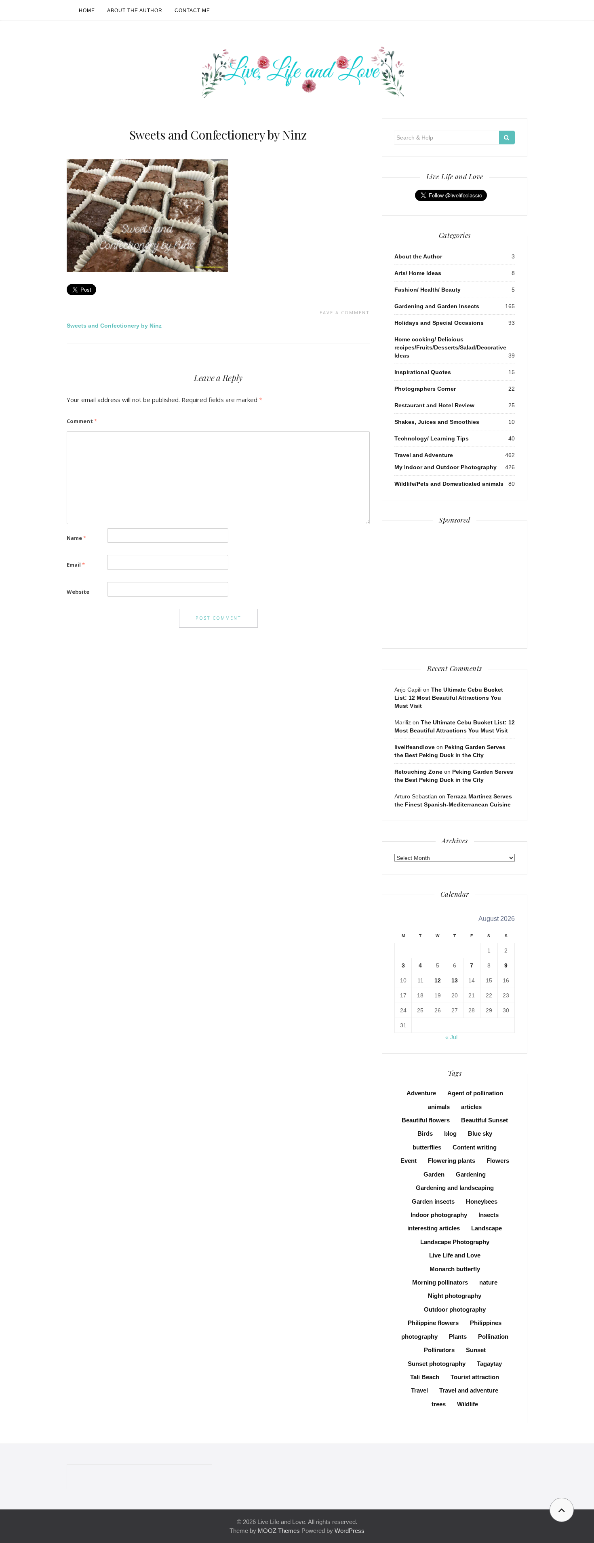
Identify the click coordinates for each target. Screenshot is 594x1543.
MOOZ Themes (279, 1530)
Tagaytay (489, 1363)
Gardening (471, 1174)
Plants (458, 1336)
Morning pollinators (440, 1282)
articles (471, 1106)
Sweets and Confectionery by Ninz (218, 135)
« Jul (451, 1037)
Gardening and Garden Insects (436, 306)
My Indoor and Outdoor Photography (445, 467)
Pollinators (439, 1349)
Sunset (476, 1349)
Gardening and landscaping (455, 1187)
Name (76, 538)
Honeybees (481, 1201)
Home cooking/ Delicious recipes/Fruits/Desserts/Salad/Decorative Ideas (450, 347)
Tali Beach (424, 1377)
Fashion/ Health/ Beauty (427, 289)
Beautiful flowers (426, 1120)
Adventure (421, 1093)
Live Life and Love (454, 1255)
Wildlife (467, 1404)
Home (87, 10)
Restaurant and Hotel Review (434, 405)
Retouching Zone (418, 771)
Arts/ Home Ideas (417, 273)
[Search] (507, 137)
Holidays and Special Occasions (439, 323)
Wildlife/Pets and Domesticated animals (448, 483)
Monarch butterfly (455, 1269)
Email (76, 564)
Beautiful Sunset (484, 1120)
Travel (419, 1390)
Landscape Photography (454, 1241)
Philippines (485, 1322)
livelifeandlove (414, 747)
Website (78, 591)
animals (439, 1106)
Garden (433, 1174)
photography (419, 1336)
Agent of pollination (475, 1093)
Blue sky (480, 1133)
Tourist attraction (475, 1377)
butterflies (427, 1147)
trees (439, 1404)
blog (450, 1133)
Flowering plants (451, 1160)
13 (454, 980)
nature (488, 1282)
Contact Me (192, 10)
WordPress (349, 1530)
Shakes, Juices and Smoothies (436, 422)
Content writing (475, 1147)
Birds (425, 1133)
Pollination (493, 1336)
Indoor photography (439, 1214)
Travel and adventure (468, 1390)
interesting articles (433, 1228)
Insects (488, 1214)
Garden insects (433, 1201)
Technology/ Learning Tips (431, 438)
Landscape (486, 1228)
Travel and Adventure (423, 455)
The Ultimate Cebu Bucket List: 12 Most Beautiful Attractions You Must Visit (448, 697)
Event (408, 1160)
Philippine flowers (433, 1322)
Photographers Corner (425, 388)
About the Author (134, 10)
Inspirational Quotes (422, 372)
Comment (82, 421)
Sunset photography (437, 1363)
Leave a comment (343, 312)
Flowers (498, 1160)
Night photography (454, 1295)
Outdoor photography (455, 1309)
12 (437, 980)
